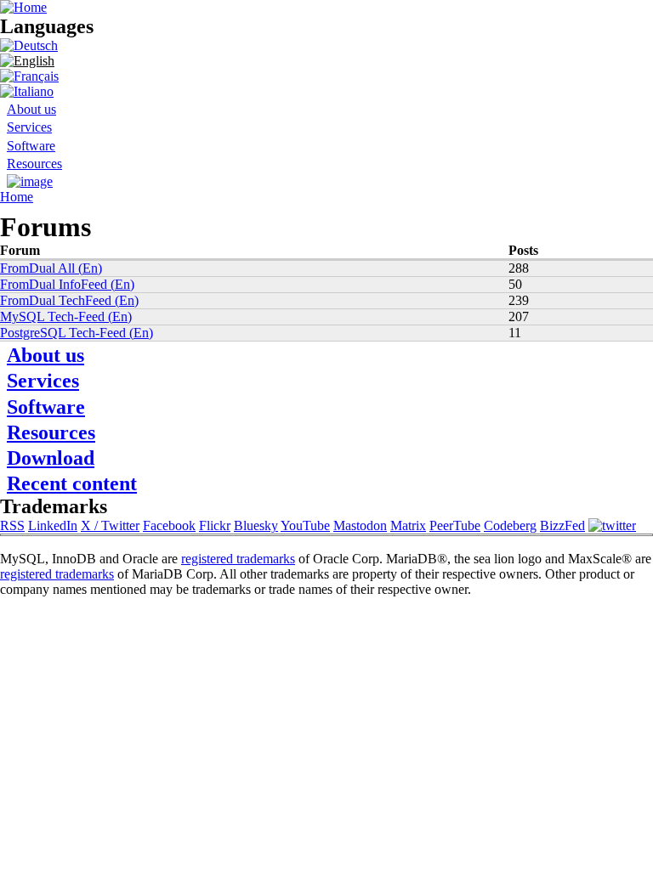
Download (50, 458)
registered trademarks (238, 558)
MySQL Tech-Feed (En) (66, 316)
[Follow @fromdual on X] (612, 525)
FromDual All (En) (51, 268)
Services (29, 127)
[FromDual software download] (30, 181)
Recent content (72, 483)
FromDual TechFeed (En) (69, 300)
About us (31, 109)
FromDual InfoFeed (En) (67, 284)
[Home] (23, 7)
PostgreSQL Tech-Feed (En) (76, 332)
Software (31, 145)
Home (16, 196)
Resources (34, 163)
